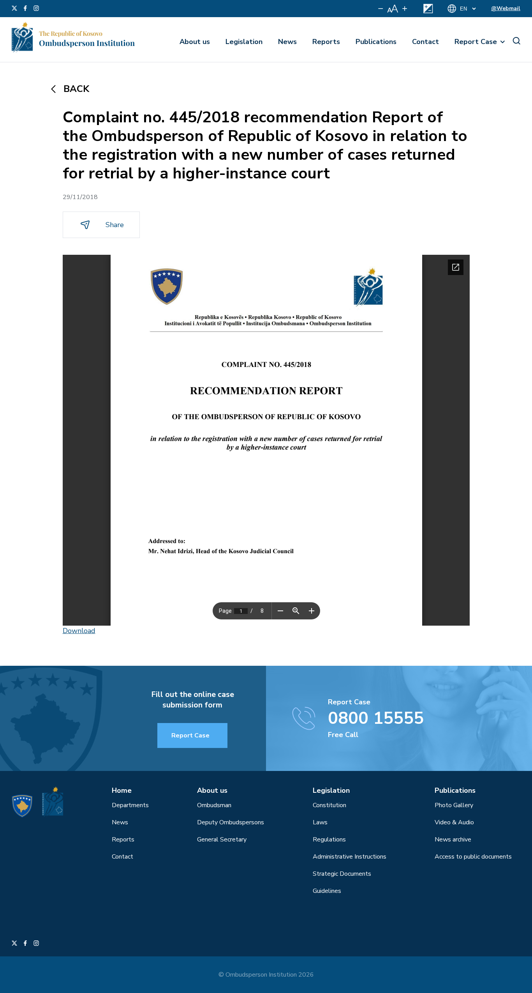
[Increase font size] (404, 8)
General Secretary (222, 839)
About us (195, 41)
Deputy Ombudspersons (230, 822)
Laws (320, 822)
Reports (326, 41)
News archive (453, 839)
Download (79, 630)
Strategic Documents (342, 874)
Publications (376, 41)
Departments (130, 805)
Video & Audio (454, 822)
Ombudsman (214, 805)
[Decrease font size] (381, 8)
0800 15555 (376, 718)
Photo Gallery (454, 805)
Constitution (329, 805)
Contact (425, 41)
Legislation (243, 41)
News (287, 41)
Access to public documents (473, 856)
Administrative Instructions (349, 856)
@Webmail (505, 8)
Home (122, 790)
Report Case (475, 41)
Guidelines (327, 891)
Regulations (329, 839)
